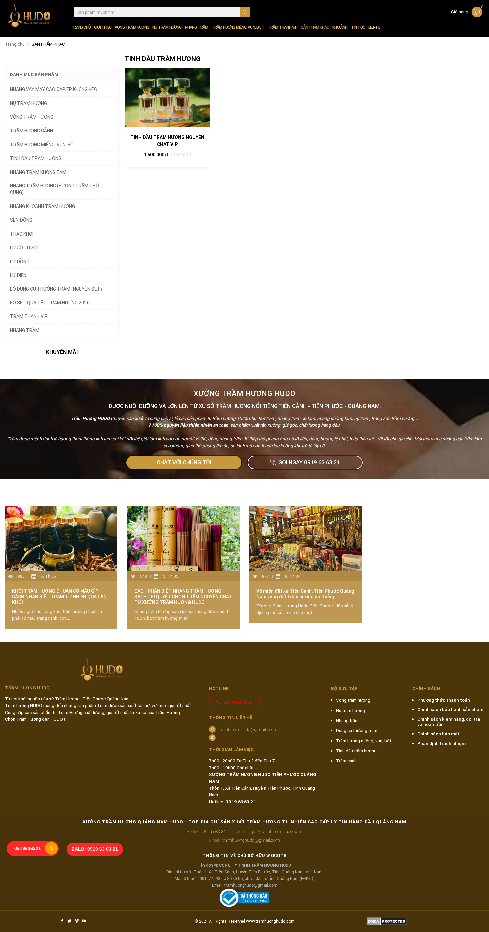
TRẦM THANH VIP (283, 27)
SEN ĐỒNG (21, 220)
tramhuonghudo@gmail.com (247, 729)
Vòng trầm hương (353, 700)
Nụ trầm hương (350, 710)
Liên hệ (374, 27)
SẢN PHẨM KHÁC (315, 27)
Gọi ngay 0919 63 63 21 (309, 462)
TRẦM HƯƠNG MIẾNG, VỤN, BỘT (238, 27)
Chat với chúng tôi (184, 462)
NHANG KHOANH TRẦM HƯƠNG (42, 206)
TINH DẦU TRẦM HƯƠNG (35, 158)
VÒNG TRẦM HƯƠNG (132, 27)
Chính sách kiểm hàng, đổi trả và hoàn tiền (448, 721)
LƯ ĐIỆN (18, 275)
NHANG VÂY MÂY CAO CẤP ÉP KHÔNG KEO (53, 89)
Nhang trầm (347, 720)
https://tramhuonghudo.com (269, 831)
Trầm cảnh (346, 761)
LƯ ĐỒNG (19, 262)
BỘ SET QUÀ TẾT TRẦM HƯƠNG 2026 (50, 303)
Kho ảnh (339, 27)
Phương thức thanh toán (443, 700)
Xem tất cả (465, 492)
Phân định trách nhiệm (441, 743)
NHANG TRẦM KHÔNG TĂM (38, 172)
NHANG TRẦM (196, 27)
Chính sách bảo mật (438, 734)
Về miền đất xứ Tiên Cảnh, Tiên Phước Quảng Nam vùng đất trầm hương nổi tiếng (305, 594)
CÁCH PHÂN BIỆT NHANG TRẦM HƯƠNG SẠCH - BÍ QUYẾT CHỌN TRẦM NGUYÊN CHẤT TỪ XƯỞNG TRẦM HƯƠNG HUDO (183, 596)
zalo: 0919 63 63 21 (95, 849)
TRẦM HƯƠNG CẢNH (31, 131)
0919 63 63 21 (238, 702)
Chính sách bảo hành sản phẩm (450, 709)
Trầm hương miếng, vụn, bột (363, 741)
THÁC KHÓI (21, 234)
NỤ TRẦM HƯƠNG (167, 27)
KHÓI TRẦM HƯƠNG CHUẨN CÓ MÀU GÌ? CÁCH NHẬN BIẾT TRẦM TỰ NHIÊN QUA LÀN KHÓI (59, 596)
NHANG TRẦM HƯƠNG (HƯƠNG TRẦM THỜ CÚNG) (54, 189)
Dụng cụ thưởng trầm (356, 730)
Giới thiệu (102, 27)
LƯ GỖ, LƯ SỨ (24, 248)
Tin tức (358, 27)
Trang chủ (81, 27)
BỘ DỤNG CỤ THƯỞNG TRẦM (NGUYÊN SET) (56, 289)
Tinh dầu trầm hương (356, 751)
